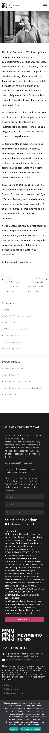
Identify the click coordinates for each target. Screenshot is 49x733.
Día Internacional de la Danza (16, 335)
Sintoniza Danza (10, 322)
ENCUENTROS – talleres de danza (17, 316)
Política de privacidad (22, 613)
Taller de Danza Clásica (13, 375)
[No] (45, 716)
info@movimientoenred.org (18, 659)
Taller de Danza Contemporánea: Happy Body (23, 388)
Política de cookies (12, 689)
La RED (7, 309)
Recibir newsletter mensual (21, 524)
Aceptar (13, 729)
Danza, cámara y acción (14, 342)
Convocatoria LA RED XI (13, 368)
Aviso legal (9, 685)
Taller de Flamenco (11, 394)
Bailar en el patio (11, 348)
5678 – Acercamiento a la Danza (17, 329)
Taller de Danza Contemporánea (17, 381)
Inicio (14, 30)
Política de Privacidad (14, 693)
